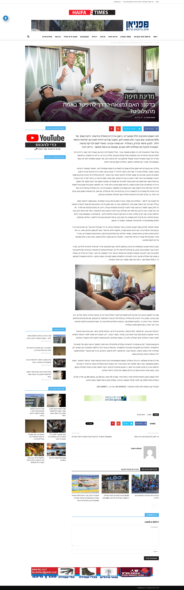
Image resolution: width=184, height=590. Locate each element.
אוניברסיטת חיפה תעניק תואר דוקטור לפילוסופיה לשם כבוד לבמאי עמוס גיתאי (38, 374)
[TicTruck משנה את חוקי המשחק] (56, 449)
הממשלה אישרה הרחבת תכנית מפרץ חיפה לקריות (92, 437)
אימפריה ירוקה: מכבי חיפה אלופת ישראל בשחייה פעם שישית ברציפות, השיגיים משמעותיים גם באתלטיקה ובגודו (85, 498)
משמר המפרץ (125, 36)
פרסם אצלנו (117, 2)
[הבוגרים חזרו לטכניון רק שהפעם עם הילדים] (145, 484)
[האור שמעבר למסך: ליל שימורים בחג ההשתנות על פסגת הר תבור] (59, 363)
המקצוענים (84, 36)
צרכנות (58, 36)
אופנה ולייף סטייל (70, 36)
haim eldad (150, 117)
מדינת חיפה (112, 36)
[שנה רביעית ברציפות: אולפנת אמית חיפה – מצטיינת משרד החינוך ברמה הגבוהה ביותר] (59, 339)
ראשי (155, 36)
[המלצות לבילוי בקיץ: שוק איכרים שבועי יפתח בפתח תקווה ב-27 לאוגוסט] (34, 449)
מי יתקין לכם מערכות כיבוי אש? (146, 437)
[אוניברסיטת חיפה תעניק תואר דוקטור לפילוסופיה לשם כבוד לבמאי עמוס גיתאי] (59, 375)
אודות (157, 2)
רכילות (94, 36)
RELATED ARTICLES (149, 469)
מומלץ (149, 415)
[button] (28, 37)
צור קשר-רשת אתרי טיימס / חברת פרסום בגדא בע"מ (138, 2)
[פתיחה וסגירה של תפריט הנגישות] (6, 18)
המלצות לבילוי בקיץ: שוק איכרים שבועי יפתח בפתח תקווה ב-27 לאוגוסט (35, 460)
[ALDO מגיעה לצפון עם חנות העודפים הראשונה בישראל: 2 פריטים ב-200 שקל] (115, 484)
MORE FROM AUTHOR (130, 469)
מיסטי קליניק (141, 415)
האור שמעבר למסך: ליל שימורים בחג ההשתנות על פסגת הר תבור (57, 437)
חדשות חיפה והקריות (142, 36)
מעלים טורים (47, 36)
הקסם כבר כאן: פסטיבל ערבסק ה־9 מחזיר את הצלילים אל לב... (36, 437)
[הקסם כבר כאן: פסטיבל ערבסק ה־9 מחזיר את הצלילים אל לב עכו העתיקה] (59, 351)
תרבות (102, 36)
